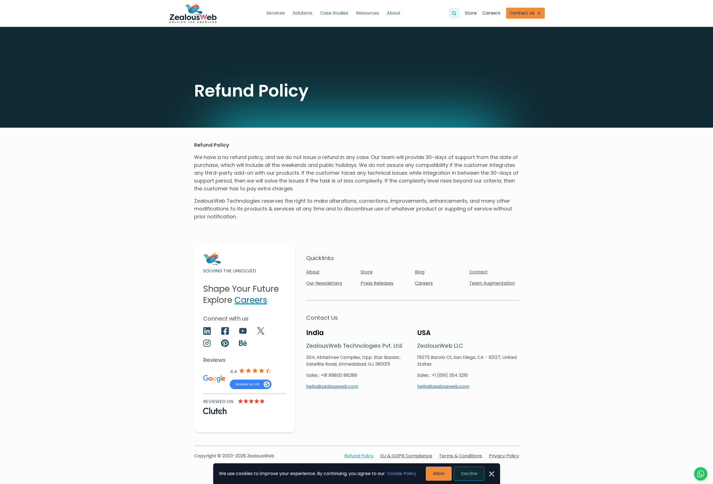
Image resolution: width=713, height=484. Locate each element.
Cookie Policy (401, 473)
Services (275, 13)
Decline (469, 473)
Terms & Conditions (460, 456)
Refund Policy (359, 456)
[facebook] (225, 331)
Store (471, 13)
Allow (439, 473)
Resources (367, 13)
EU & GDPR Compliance (406, 456)
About (393, 13)
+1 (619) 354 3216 (450, 375)
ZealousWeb (260, 456)
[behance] (243, 343)
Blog (419, 272)
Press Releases (377, 283)
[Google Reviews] (250, 384)
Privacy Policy (504, 456)
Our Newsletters (324, 283)
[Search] (454, 13)
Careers (491, 13)
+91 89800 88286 (339, 375)
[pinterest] (225, 343)
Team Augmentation (492, 283)
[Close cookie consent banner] (491, 474)
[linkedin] (207, 331)
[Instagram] (207, 343)
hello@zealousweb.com (332, 386)
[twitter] (261, 331)
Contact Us (522, 13)
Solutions (302, 13)
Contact (478, 272)
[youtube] (243, 331)
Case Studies (334, 13)
